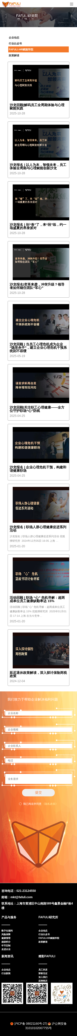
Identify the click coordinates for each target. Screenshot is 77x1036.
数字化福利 (7, 930)
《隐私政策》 (50, 803)
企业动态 (14, 37)
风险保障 (5, 934)
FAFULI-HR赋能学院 (21, 49)
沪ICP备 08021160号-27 (30, 1023)
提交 (38, 792)
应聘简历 (42, 981)
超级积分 (5, 942)
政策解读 (14, 55)
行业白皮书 (15, 43)
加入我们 (42, 977)
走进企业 (5, 949)
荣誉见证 (42, 973)
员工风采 (42, 969)
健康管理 (5, 938)
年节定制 (5, 945)
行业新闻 (5, 973)
